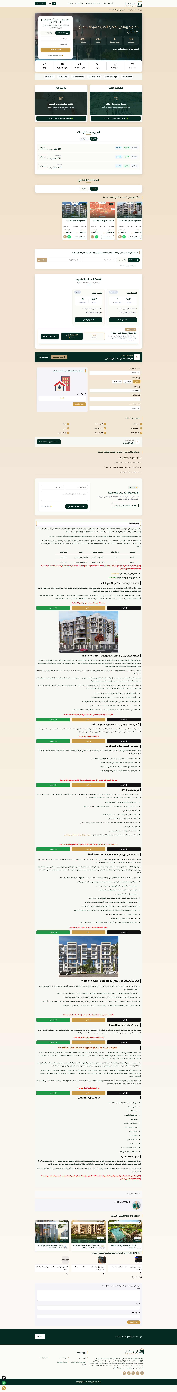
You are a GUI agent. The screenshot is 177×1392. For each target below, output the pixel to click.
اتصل (87, 608)
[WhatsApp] (124, 236)
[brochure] (4, 1378)
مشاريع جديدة (102, 3)
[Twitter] (129, 1373)
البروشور (122, 608)
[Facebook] (142, 1373)
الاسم (138, 1304)
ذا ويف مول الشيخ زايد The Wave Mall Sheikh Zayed (126, 1268)
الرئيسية (110, 3)
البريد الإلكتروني (135, 1313)
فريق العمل (82, 1358)
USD (49, 3)
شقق (94, 189)
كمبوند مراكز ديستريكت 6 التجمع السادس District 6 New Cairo (50, 1246)
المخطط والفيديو (127, 77)
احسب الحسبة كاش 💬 (49, 336)
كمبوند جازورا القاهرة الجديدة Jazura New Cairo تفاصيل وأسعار (90, 1268)
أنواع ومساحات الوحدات (111, 77)
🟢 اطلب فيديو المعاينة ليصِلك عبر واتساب (116, 118)
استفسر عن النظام (123, 320)
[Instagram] (137, 1373)
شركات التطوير (79, 3)
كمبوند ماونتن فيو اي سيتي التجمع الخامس (77, 835)
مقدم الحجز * (135, 404)
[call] (4, 1388)
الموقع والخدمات (62, 77)
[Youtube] (124, 1373)
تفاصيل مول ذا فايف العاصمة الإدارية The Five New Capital (52, 1268)
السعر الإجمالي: (81, 394)
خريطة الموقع (63, 1358)
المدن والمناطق (90, 3)
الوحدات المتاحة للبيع (94, 77)
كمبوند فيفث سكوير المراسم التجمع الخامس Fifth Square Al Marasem (86, 1246)
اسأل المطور (40, 3)
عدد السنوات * (136, 395)
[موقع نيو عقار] (133, 4)
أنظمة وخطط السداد (78, 77)
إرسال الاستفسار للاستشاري (76, 506)
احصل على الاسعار (55, 49)
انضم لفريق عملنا (43, 1358)
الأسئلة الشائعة (49, 77)
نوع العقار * (137, 387)
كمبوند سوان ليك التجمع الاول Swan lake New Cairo (123, 1246)
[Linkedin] (133, 1373)
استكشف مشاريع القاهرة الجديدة (49, 442)
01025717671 (115, 574)
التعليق (138, 1288)
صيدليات (83, 189)
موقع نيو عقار (80, 1382)
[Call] (120, 236)
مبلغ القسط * (135, 368)
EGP (54, 3)
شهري (137, 381)
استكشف (70, 3)
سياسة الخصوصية (62, 1362)
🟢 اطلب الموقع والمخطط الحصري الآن (61, 118)
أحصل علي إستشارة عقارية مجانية (78, 1363)
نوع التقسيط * (136, 378)
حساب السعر (79, 404)
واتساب (52, 608)
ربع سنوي (128, 381)
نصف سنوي (117, 381)
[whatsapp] (4, 1383)
